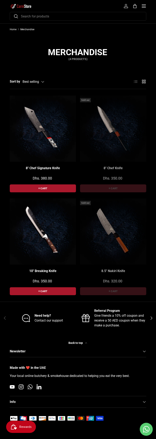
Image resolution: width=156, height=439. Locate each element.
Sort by (15, 81)
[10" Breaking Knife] (43, 231)
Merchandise (27, 29)
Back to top (75, 342)
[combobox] (78, 16)
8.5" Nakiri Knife (113, 271)
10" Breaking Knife (42, 271)
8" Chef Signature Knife (43, 168)
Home (13, 29)
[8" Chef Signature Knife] (43, 129)
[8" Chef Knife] (113, 129)
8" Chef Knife (113, 168)
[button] (134, 6)
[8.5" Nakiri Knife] (113, 231)
